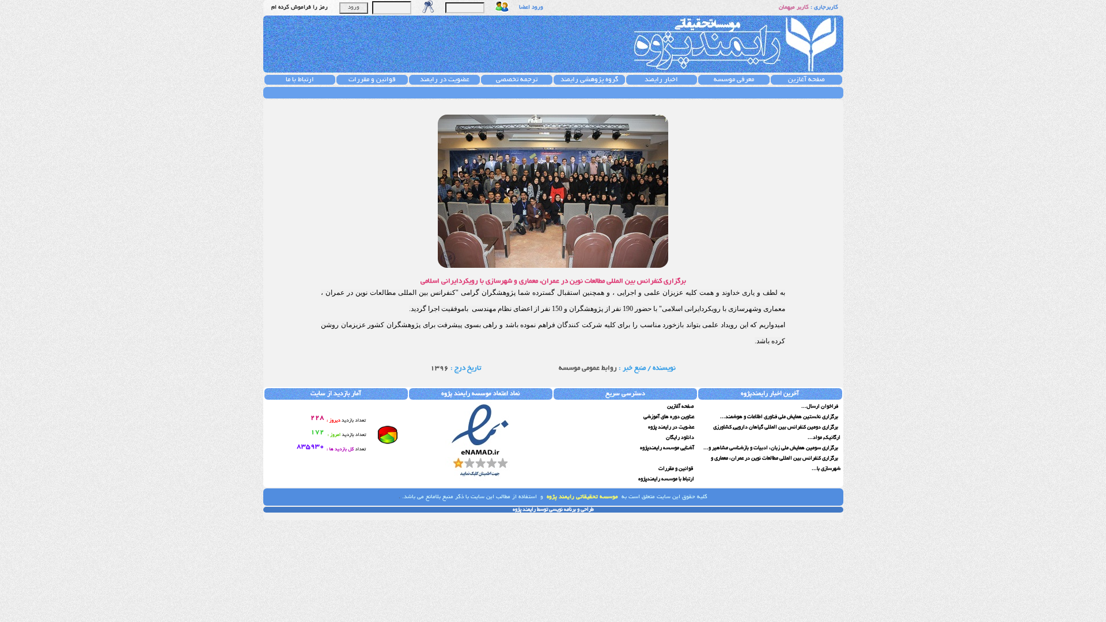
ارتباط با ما (300, 80)
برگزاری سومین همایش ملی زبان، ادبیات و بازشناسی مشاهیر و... (771, 448)
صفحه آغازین (806, 80)
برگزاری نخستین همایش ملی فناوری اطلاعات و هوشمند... (779, 417)
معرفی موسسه (734, 80)
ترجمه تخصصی (516, 80)
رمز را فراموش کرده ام (299, 8)
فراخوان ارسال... (820, 406)
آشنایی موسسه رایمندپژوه (667, 448)
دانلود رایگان (680, 438)
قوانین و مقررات (372, 80)
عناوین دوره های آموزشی (668, 417)
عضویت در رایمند (444, 80)
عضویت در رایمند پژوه (671, 427)
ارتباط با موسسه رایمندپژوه (666, 479)
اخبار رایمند (661, 80)
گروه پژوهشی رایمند (589, 80)
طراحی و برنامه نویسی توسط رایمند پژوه (553, 510)
